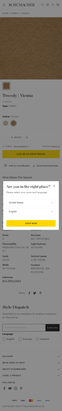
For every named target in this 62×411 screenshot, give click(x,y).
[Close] (54, 186)
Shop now (31, 223)
